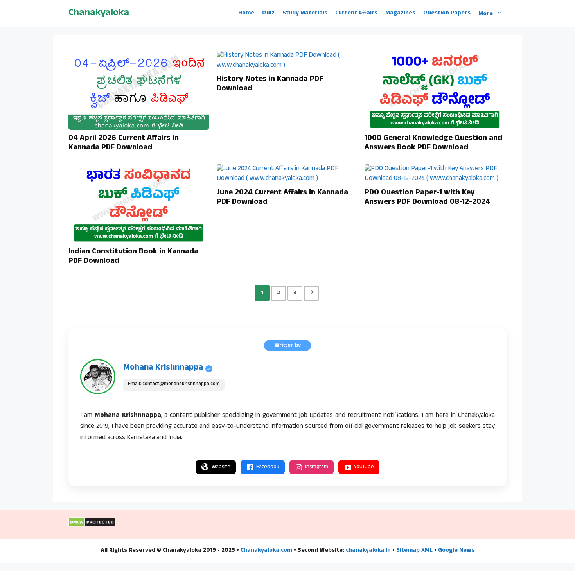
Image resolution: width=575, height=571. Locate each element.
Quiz (268, 14)
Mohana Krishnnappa (163, 368)
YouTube (364, 467)
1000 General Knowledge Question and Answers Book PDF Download (433, 143)
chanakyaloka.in (368, 551)
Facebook (267, 467)
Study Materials (304, 14)
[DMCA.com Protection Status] (92, 525)
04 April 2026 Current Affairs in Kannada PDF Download (123, 143)
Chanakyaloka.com (266, 551)
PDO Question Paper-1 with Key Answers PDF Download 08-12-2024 (427, 198)
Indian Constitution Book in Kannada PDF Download (133, 257)
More (485, 13)
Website (221, 467)
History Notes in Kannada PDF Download (270, 84)
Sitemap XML (414, 551)
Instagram (316, 467)
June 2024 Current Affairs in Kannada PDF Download (282, 198)
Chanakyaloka (98, 13)
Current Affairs (356, 14)
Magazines (400, 14)
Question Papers (447, 14)
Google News (456, 551)
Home (246, 14)
